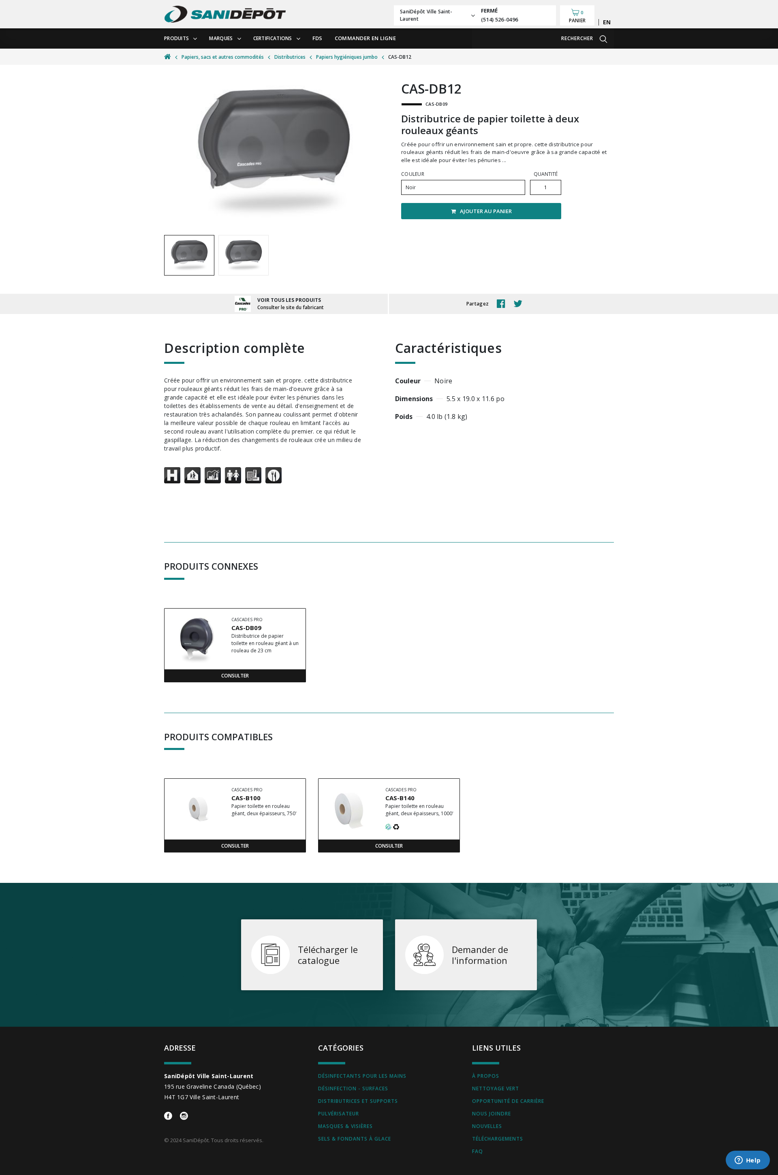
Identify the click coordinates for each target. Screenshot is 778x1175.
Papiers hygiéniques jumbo (347, 56)
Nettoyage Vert (495, 1088)
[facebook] (503, 304)
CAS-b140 (400, 798)
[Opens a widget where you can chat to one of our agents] (747, 1161)
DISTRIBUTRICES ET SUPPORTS (358, 1101)
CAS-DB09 (246, 628)
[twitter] (519, 304)
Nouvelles (487, 1126)
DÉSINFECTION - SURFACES (353, 1088)
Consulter (235, 675)
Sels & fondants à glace (354, 1138)
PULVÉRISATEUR (338, 1113)
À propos (485, 1075)
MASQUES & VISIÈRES (345, 1126)
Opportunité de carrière (508, 1101)
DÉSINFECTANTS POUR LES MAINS (362, 1075)
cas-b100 (246, 798)
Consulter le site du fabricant (290, 307)
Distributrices (290, 56)
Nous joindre (491, 1113)
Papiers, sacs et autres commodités (223, 56)
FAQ (477, 1151)
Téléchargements (497, 1138)
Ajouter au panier (486, 211)
